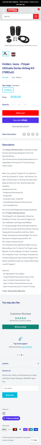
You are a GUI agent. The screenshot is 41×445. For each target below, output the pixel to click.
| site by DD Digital (8, 440)
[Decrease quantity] (13, 104)
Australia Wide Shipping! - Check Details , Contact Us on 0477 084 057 (20, 3)
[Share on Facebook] (24, 134)
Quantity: (5, 104)
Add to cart (20, 113)
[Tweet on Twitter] (32, 134)
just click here (27, 347)
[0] (36, 10)
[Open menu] (3, 10)
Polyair (5, 77)
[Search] (36, 16)
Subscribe (10, 395)
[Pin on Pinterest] (28, 134)
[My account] (32, 10)
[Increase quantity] (25, 104)
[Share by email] (37, 134)
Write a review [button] (20, 327)
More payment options (20, 126)
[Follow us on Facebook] (3, 413)
